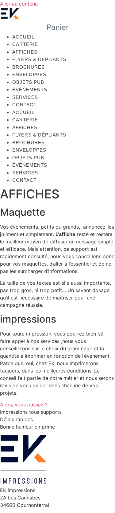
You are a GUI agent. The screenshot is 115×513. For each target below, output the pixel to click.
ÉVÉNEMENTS (29, 89)
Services (25, 97)
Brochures (28, 67)
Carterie (25, 44)
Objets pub (28, 82)
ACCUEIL (23, 36)
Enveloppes (29, 74)
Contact (24, 104)
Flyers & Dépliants (39, 59)
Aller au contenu (19, 4)
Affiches (24, 52)
